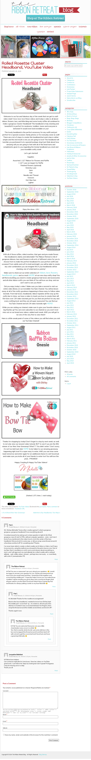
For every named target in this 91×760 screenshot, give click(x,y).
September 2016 (72, 192)
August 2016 (71, 194)
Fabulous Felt (71, 136)
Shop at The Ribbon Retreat (45, 17)
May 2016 (70, 201)
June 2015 (70, 225)
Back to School (72, 116)
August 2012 (71, 301)
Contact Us (70, 82)
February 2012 (72, 314)
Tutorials (83, 26)
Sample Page (71, 93)
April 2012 (70, 310)
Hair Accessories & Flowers (76, 145)
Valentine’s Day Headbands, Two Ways (46, 512)
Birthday (70, 120)
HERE (26, 449)
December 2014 (72, 238)
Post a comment (52, 506)
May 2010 (70, 361)
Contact (50, 31)
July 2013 (70, 276)
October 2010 (71, 350)
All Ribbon (20, 27)
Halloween (70, 151)
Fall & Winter (71, 138)
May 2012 (70, 307)
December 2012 (72, 292)
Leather (69, 160)
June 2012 (70, 305)
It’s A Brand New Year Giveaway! (13, 512)
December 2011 (72, 318)
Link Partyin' (46, 27)
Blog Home (9, 26)
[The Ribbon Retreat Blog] (45, 7)
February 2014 (72, 261)
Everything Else (72, 134)
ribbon (42, 272)
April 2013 (70, 283)
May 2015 (70, 227)
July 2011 (70, 330)
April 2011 (70, 336)
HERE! (50, 303)
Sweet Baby (71, 169)
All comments (71, 376)
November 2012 (72, 294)
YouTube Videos (24, 506)
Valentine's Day (72, 176)
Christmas (70, 125)
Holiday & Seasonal (73, 154)
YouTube (41, 32)
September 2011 (72, 325)
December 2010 (72, 345)
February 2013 (72, 287)
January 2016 (71, 210)
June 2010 (70, 358)
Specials (57, 26)
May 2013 (70, 281)
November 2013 (72, 267)
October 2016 (71, 190)
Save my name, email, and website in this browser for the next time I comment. (31, 735)
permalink (43, 506)
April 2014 (70, 256)
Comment (5, 691)
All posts (70, 374)
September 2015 (72, 218)
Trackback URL (19, 508)
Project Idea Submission (75, 91)
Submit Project (69, 27)
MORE (32, 275)
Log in (69, 383)
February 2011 (72, 341)
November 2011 (72, 321)
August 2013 (71, 274)
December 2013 (72, 265)
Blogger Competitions (74, 123)
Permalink (33, 527)
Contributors (71, 85)
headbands (7, 275)
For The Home (71, 140)
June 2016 (70, 198)
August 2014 (71, 247)
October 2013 (71, 270)
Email (4, 721)
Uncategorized (72, 174)
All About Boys (72, 114)
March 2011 (71, 338)
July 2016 (70, 196)
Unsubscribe (71, 100)
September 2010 (72, 352)
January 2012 (71, 316)
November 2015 (72, 214)
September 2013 (72, 272)
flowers (54, 272)
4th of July (70, 112)
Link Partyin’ (71, 89)
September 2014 (72, 245)
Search (68, 61)
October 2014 (71, 243)
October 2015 (71, 216)
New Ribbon (32, 26)
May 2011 (70, 334)
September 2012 (72, 298)
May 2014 (70, 254)
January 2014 (71, 263)
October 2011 (71, 323)
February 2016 (72, 207)
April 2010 (70, 363)
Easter (69, 132)
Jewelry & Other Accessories (76, 156)
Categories (70, 80)
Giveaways (70, 87)
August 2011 (71, 327)
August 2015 (71, 221)
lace (48, 272)
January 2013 (71, 290)
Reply (56, 559)
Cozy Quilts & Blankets (74, 129)
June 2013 (70, 278)
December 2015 (72, 212)
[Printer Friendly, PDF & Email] (9, 500)
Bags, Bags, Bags (73, 118)
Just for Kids (71, 158)
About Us (70, 78)
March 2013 (71, 285)
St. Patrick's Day (72, 167)
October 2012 (71, 296)
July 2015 (70, 223)
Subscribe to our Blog (74, 98)
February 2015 (72, 234)
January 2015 (71, 236)
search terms (71, 96)
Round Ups (70, 162)
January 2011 (71, 343)
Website (5, 728)
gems (15, 275)
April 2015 (70, 230)
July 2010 (70, 356)
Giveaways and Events (74, 143)
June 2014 (70, 252)
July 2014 (70, 250)
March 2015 (71, 232)
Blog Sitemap (43, 754)
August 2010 (71, 354)
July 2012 (70, 303)
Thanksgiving (71, 171)
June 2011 (70, 332)
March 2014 (71, 258)
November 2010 (72, 347)
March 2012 (71, 312)
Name (4, 714)
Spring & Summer (73, 165)
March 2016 (71, 205)
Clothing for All (72, 127)
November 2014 (72, 241)
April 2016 (70, 203)
